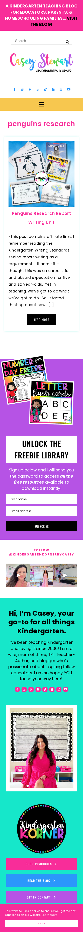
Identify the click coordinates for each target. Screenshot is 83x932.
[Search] (67, 41)
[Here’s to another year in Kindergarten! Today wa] (18, 575)
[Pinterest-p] (30, 89)
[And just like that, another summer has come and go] (65, 575)
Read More (41, 319)
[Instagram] (22, 89)
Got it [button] (41, 923)
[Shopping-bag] (53, 89)
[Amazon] (37, 89)
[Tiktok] (45, 89)
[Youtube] (68, 89)
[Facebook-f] (14, 89)
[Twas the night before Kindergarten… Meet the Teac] (41, 575)
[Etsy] (61, 89)
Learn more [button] (49, 915)
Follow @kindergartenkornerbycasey (41, 552)
